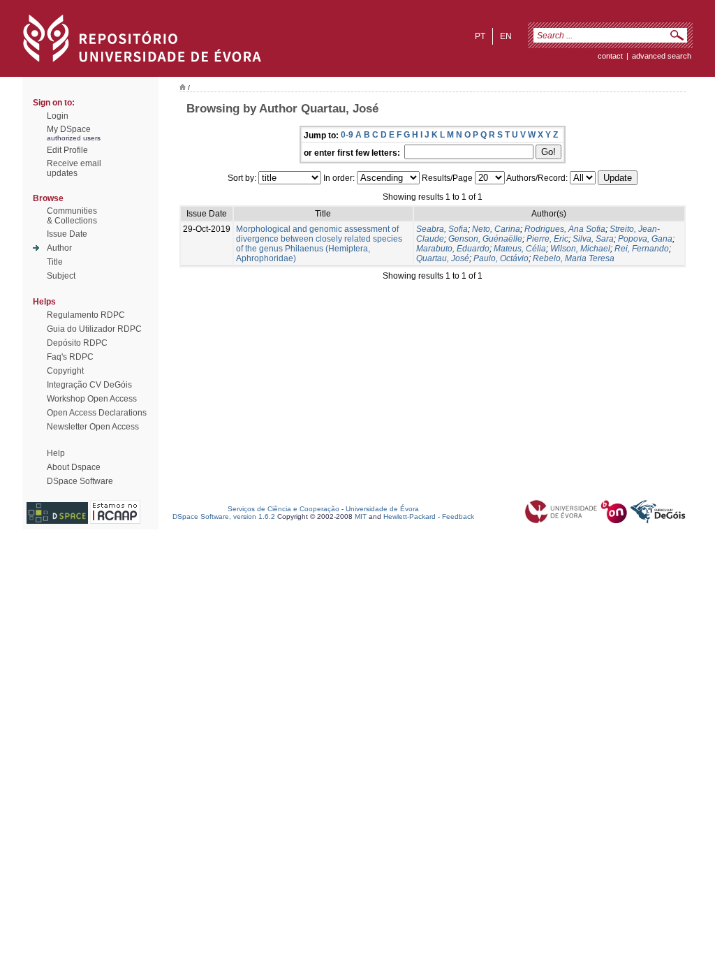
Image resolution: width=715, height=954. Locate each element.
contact (610, 56)
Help (56, 453)
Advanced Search (661, 56)
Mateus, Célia (520, 249)
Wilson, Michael (580, 249)
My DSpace (69, 129)
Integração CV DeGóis (89, 385)
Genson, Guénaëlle (485, 239)
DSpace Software (80, 481)
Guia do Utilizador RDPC (94, 329)
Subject (61, 276)
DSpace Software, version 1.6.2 (223, 516)
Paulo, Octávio (501, 258)
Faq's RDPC (70, 357)
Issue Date (67, 234)
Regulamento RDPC (86, 315)
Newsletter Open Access (93, 427)
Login (57, 116)
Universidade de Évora (382, 509)
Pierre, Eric (547, 239)
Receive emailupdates (74, 168)
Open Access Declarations (97, 413)
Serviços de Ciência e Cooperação (283, 509)
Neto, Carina (496, 229)
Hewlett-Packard (409, 516)
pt (480, 36)
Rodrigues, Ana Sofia (564, 229)
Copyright (65, 371)
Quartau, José (442, 258)
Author (59, 248)
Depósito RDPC (77, 343)
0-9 (347, 135)
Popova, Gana (645, 239)
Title (55, 262)
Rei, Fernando (641, 249)
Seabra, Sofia (442, 229)
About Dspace (74, 467)
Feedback (458, 516)
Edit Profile (67, 150)
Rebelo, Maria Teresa (573, 258)
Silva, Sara (593, 239)
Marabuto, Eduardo (452, 249)
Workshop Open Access (92, 399)
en (506, 36)
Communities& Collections (72, 216)
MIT (361, 516)
